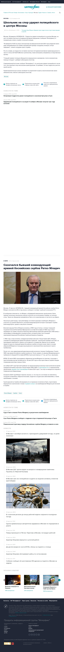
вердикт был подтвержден (20, 369)
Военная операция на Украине (12, 587)
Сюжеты (49, 12)
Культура (30, 12)
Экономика (21, 12)
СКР (12, 190)
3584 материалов (47, 591)
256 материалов (28, 590)
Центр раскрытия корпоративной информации (35, 630)
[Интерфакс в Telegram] (32, 635)
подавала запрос (30, 384)
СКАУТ (5, 630)
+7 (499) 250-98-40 (46, 615)
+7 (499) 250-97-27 (12, 616)
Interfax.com (25, 1)
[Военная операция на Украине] (13, 584)
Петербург (7, 190)
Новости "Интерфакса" (33, 625)
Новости (44, 12)
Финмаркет (44, 1)
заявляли (52, 184)
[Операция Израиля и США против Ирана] (51, 585)
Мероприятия (53, 601)
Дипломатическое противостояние (29, 587)
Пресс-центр (25, 601)
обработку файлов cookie (20, 612)
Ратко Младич (8, 393)
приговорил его (44, 367)
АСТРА (5, 633)
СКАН (29, 627)
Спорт (26, 12)
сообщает (25, 166)
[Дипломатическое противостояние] (31, 584)
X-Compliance (7, 628)
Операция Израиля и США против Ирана (49, 588)
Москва (36, 12)
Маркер (6, 631)
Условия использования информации (31, 642)
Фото (53, 12)
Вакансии (33, 601)
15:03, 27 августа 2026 (15, 113)
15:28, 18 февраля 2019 (14, 18)
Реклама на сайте (43, 601)
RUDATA (30, 628)
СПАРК (5, 627)
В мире (15, 12)
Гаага (20, 393)
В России (10, 12)
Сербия (15, 393)
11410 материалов (9, 590)
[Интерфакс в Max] (39, 635)
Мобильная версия (6, 1)
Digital (40, 12)
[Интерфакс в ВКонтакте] (34, 635)
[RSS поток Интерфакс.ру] (37, 635)
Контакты (6, 601)
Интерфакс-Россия (34, 1)
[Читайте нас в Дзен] (29, 635)
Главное (6, 12)
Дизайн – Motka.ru (48, 642)
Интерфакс (32, 7)
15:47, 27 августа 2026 (14, 261)
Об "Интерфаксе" (16, 1)
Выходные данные (27, 644)
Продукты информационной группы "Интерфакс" (27, 620)
